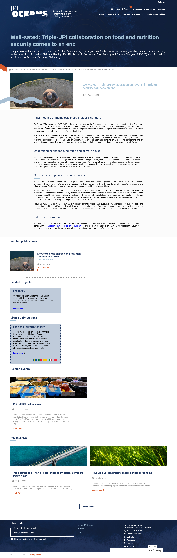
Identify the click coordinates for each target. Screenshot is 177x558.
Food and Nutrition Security (29, 326)
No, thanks (157, 550)
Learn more (18, 308)
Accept (150, 550)
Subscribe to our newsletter (27, 528)
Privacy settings (153, 546)
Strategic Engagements (132, 14)
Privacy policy (35, 555)
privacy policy (42, 539)
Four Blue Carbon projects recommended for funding (122, 472)
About (101, 14)
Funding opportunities (155, 14)
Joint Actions (113, 14)
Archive (81, 528)
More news (88, 506)
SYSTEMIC (19, 290)
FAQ (79, 532)
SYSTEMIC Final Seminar (26, 404)
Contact (161, 9)
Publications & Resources (144, 9)
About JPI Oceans (86, 525)
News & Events (123, 8)
